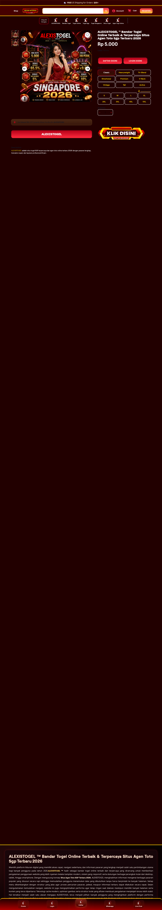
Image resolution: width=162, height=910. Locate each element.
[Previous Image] (24, 68)
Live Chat (138, 906)
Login (52, 906)
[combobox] (73, 11)
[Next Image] (87, 68)
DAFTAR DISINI (110, 61)
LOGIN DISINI (135, 61)
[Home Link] (30, 11)
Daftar (81, 905)
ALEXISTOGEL (52, 134)
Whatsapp (110, 906)
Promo (23, 906)
